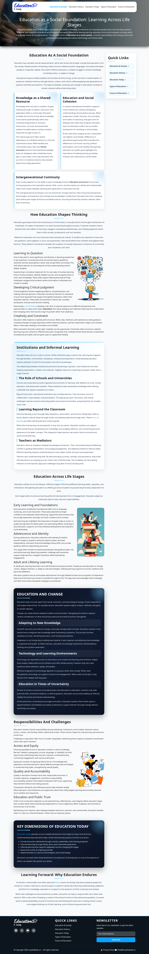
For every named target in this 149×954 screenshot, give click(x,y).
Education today (24, 834)
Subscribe (116, 940)
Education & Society (58, 7)
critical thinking (30, 306)
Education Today (92, 7)
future (57, 882)
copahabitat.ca (34, 950)
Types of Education (108, 7)
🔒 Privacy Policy (107, 950)
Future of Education (126, 7)
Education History (76, 7)
